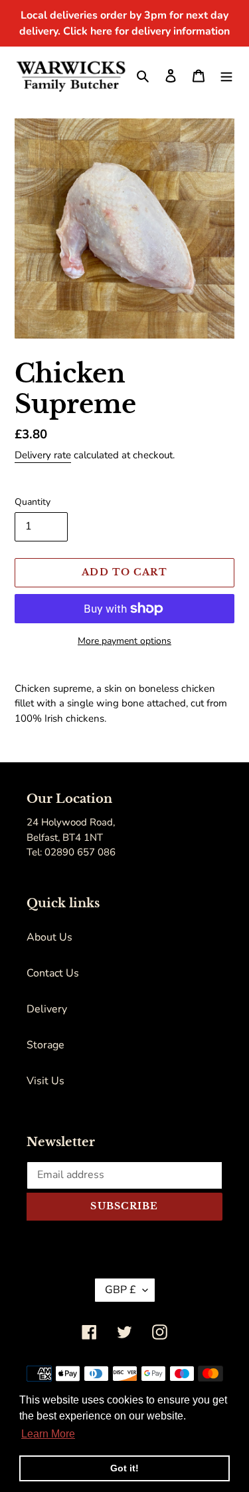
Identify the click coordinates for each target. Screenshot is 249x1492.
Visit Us (45, 1081)
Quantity (32, 502)
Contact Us (53, 973)
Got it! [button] (124, 1468)
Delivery (47, 1009)
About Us (49, 937)
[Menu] (226, 75)
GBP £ (120, 1289)
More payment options (124, 641)
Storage (45, 1045)
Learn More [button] (48, 1433)
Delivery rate (43, 455)
